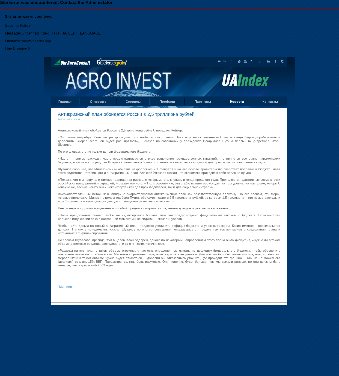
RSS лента (245, 61)
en (224, 61)
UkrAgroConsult (72, 61)
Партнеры (203, 101)
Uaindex (245, 80)
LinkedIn (268, 61)
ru (219, 61)
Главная (239, 61)
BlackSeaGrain (112, 62)
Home (119, 81)
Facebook (275, 61)
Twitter (282, 61)
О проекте (98, 101)
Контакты (270, 101)
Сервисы (133, 101)
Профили (167, 101)
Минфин (65, 287)
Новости (237, 101)
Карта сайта (251, 61)
